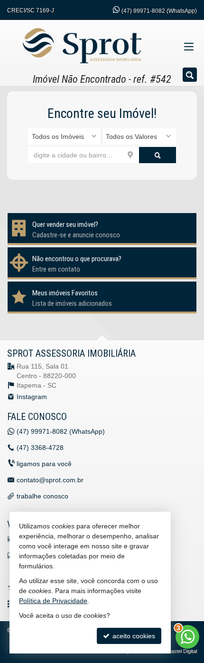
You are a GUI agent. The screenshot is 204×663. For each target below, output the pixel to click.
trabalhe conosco (42, 496)
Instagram (32, 396)
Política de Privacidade (53, 600)
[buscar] (157, 155)
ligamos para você (44, 464)
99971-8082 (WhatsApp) (159, 11)
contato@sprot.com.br (50, 480)
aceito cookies (133, 636)
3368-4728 (40, 447)
